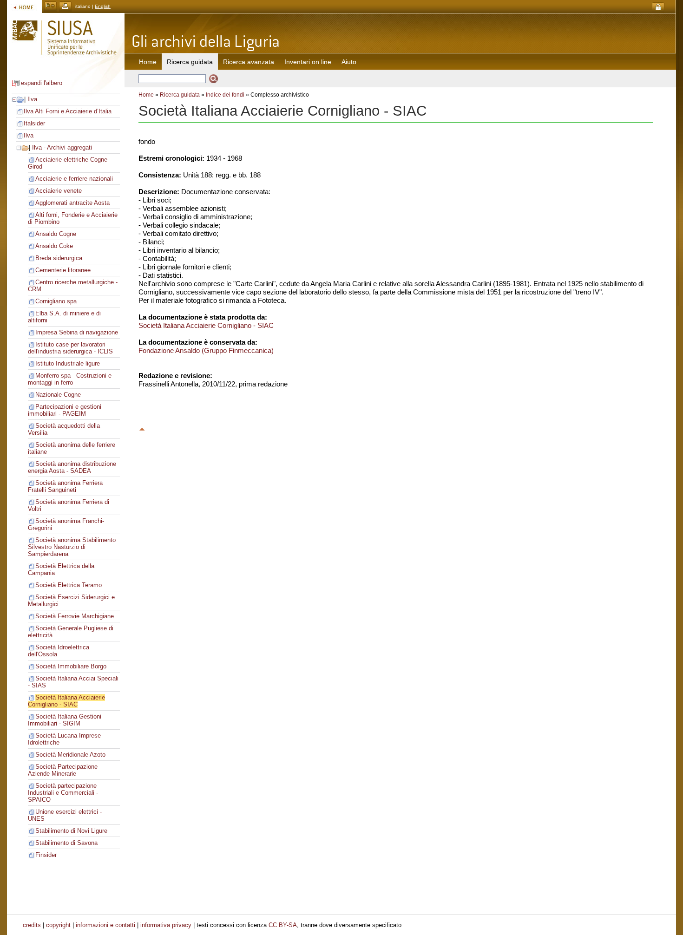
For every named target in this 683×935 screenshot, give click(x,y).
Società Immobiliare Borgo (70, 666)
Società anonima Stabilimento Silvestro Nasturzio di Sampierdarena (72, 546)
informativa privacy (165, 925)
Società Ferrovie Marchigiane (74, 616)
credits (32, 925)
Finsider (46, 854)
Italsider (34, 123)
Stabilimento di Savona (66, 842)
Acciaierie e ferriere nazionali (74, 178)
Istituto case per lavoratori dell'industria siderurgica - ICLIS (70, 348)
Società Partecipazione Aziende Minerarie (63, 770)
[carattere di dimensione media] (50, 6)
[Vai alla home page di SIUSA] (24, 6)
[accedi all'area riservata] (658, 7)
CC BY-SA (283, 925)
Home (148, 61)
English (103, 6)
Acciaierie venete (58, 190)
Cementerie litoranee (63, 270)
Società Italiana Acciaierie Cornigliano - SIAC (66, 701)
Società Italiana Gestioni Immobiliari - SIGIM (64, 720)
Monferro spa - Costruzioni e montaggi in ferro (70, 379)
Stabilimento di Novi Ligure (71, 830)
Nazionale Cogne (58, 394)
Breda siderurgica (58, 258)
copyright (58, 925)
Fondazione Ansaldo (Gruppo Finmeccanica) (206, 350)
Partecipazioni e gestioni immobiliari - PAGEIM (64, 410)
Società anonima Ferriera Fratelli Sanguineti (65, 486)
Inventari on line (307, 61)
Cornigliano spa (56, 301)
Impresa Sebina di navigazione (76, 332)
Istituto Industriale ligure (67, 363)
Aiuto (349, 61)
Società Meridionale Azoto (70, 754)
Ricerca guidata (180, 95)
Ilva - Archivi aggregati (62, 147)
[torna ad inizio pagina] (142, 428)
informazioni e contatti (105, 925)
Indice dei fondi (225, 95)
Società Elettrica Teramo (68, 585)
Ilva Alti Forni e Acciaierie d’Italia (68, 111)
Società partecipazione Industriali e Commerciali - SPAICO (63, 792)
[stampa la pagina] (65, 6)
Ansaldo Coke (54, 245)
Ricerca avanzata (248, 61)
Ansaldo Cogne (55, 233)
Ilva (32, 99)
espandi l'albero (41, 82)
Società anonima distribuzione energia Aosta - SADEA (72, 467)
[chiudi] (18, 147)
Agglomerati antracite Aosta (72, 202)
